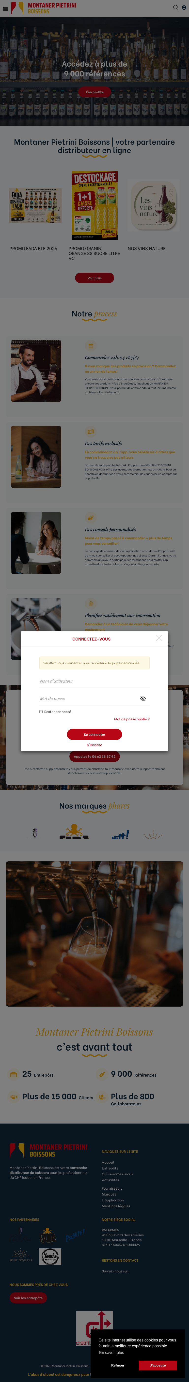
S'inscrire (94, 744)
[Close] (159, 637)
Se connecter (94, 734)
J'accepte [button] (158, 1365)
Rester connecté (57, 711)
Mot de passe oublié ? (132, 718)
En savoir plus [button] (111, 1353)
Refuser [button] (117, 1365)
